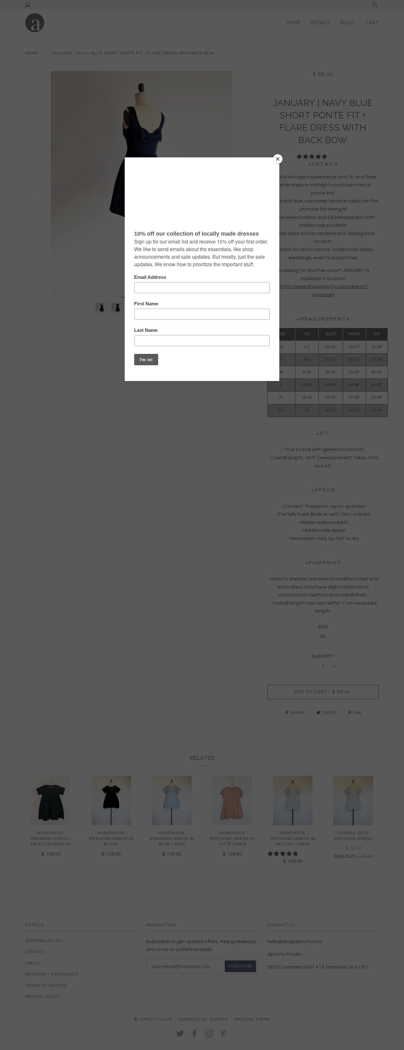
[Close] (277, 159)
